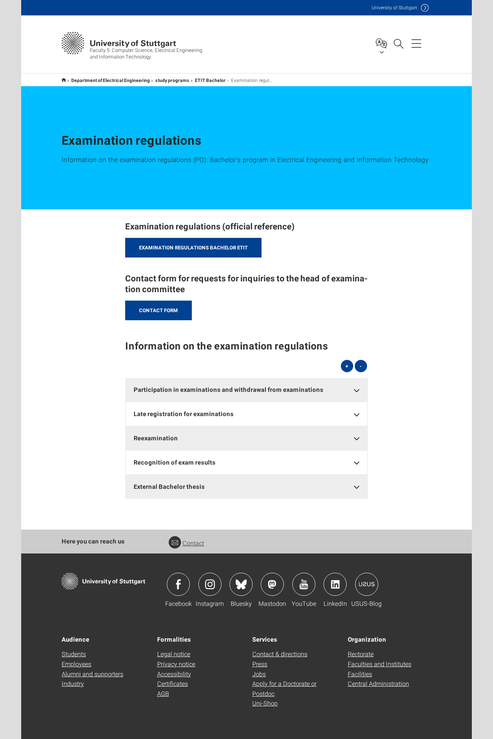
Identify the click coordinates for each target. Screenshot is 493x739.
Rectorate (361, 654)
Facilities (360, 674)
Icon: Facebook (178, 584)
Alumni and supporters (92, 674)
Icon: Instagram (209, 584)
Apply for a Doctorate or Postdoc (284, 688)
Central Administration (378, 683)
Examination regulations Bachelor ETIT (193, 247)
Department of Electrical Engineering (110, 80)
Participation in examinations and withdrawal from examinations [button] (229, 389)
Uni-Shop (265, 703)
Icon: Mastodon (272, 584)
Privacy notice (176, 664)
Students (74, 654)
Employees (76, 664)
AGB (163, 693)
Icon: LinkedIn (335, 584)
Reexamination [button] (156, 438)
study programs (172, 80)
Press (259, 664)
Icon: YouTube (303, 584)
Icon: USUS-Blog (366, 584)
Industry (73, 683)
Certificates (172, 683)
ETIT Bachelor (210, 80)
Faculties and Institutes (379, 664)
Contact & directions (279, 654)
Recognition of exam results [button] (175, 462)
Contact (193, 543)
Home (64, 80)
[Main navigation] (416, 43)
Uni (394, 7)
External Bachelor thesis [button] (169, 486)
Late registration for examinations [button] (184, 414)
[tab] (246, 389)
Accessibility (174, 674)
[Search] (398, 43)
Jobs (259, 674)
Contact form (158, 310)
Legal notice (173, 654)
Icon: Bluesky (241, 584)
